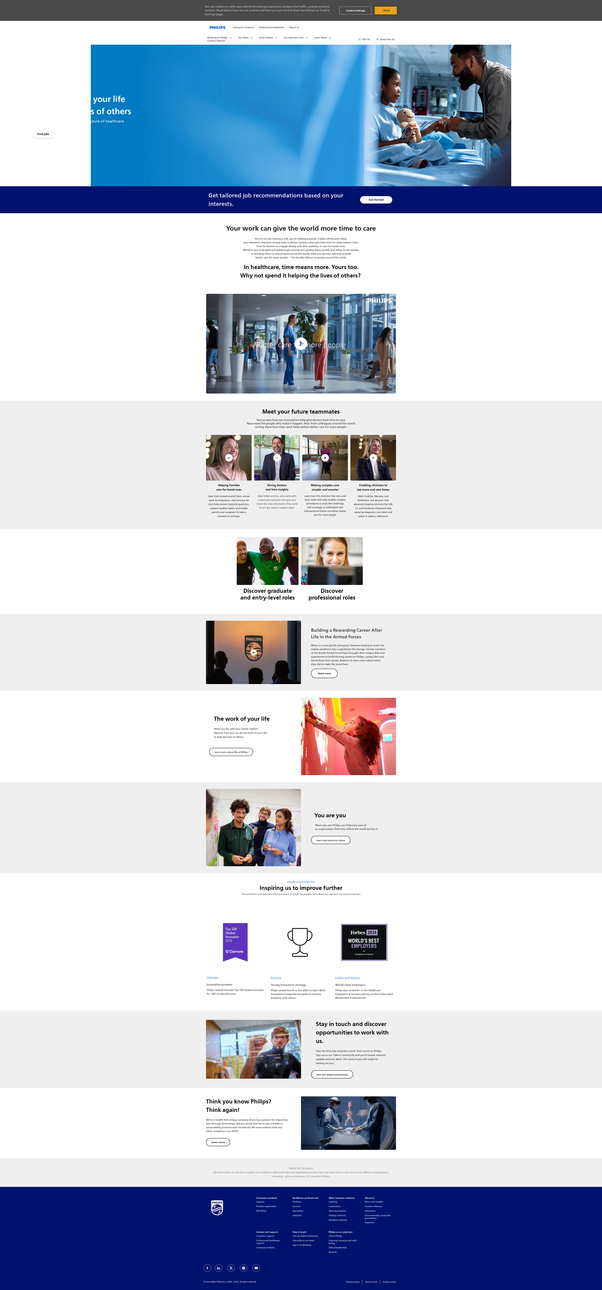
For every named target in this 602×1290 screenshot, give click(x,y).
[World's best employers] (364, 957)
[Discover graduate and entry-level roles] (267, 571)
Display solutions (337, 1215)
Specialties (298, 1211)
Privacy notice (353, 1282)
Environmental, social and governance (377, 1217)
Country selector (216, 41)
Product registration (266, 1206)
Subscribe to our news (303, 1240)
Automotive (335, 1206)
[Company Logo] (217, 27)
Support (260, 1202)
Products (297, 1202)
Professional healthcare (271, 27)
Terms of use (371, 1282)
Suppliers (369, 1222)
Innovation (370, 1211)
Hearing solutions (337, 1211)
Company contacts (265, 1247)
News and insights (374, 1202)
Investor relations (373, 1206)
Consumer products (243, 27)
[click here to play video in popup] (229, 458)
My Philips (261, 1211)
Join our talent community (305, 1236)
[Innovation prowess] (236, 957)
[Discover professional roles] (332, 571)
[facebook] (207, 1268)
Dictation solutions (338, 1220)
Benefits (333, 1252)
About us (294, 27)
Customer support (265, 1236)
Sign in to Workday (302, 1245)
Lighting (333, 1202)
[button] (364, 39)
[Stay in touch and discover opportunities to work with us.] (301, 1049)
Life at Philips (335, 1236)
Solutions (297, 1215)
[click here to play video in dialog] (301, 344)
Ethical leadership (338, 1247)
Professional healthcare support (268, 1242)
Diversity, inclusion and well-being (343, 1242)
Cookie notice (389, 1282)
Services (297, 1206)
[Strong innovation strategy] (300, 957)
